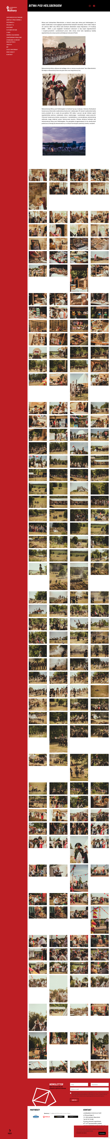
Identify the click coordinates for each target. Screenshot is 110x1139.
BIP (7, 47)
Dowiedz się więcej (81, 1133)
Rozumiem (102, 1133)
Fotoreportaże (11, 30)
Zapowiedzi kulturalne (14, 17)
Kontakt (9, 54)
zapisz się (74, 1100)
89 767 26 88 (89, 1119)
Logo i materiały (12, 49)
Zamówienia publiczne (14, 37)
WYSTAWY (9, 27)
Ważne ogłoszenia (12, 35)
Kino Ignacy (10, 52)
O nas (8, 32)
